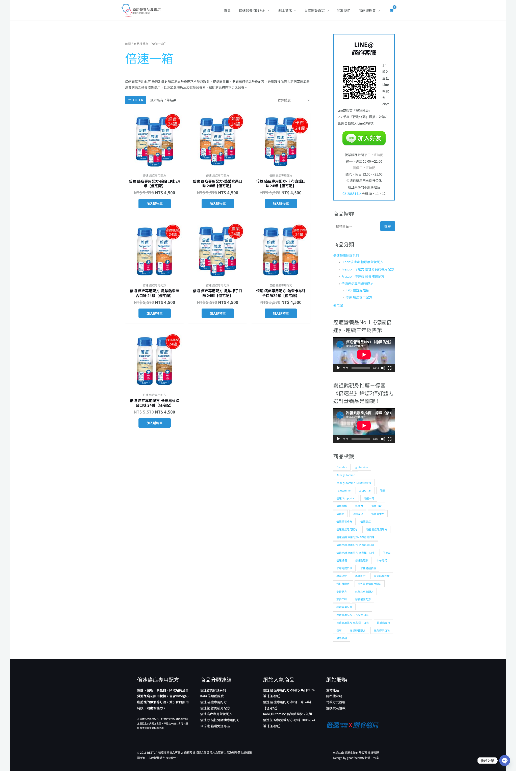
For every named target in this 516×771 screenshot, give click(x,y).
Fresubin (341, 467)
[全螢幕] (390, 368)
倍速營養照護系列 (346, 255)
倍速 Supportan (345, 498)
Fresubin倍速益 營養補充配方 (362, 276)
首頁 (128, 44)
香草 (339, 630)
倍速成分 (358, 514)
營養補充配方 (363, 599)
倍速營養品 (377, 514)
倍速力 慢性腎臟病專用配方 (220, 719)
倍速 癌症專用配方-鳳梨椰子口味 (355, 553)
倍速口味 (376, 506)
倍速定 (340, 514)
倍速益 (387, 553)
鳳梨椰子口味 (382, 630)
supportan (365, 490)
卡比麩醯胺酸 (368, 568)
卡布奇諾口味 (344, 568)
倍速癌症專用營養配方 (357, 283)
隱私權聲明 (334, 695)
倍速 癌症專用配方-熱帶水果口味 (355, 545)
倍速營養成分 (344, 521)
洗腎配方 (341, 591)
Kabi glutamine (345, 475)
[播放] (338, 368)
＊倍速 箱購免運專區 (215, 725)
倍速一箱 (369, 498)
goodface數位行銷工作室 (363, 758)
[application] (364, 354)
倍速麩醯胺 (361, 560)
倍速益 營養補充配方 (215, 708)
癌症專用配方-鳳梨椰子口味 (352, 622)
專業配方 (360, 576)
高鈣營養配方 (358, 630)
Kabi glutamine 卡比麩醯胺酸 (353, 483)
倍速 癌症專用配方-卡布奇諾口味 (355, 537)
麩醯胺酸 (341, 638)
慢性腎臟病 (343, 584)
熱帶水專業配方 (364, 591)
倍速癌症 (365, 521)
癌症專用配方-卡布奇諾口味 (352, 615)
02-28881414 (352, 193)
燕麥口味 (341, 599)
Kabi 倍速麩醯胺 (357, 290)
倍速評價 (341, 560)
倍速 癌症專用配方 (358, 297)
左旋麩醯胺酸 (382, 576)
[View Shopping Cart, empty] (391, 10)
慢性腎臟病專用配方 (369, 584)
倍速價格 (341, 506)
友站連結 (332, 690)
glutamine (361, 467)
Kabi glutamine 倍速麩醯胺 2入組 (287, 713)
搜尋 (387, 226)
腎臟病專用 (383, 622)
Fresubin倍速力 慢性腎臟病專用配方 (367, 269)
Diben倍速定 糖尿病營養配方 (362, 261)
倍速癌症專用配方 (346, 529)
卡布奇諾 (382, 560)
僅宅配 (338, 305)
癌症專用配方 (344, 607)
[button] (268, 10)
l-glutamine (343, 490)
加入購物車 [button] (155, 203)
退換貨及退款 (335, 708)
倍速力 (359, 506)
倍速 (382, 490)
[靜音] (383, 368)
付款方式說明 (335, 701)
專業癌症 (341, 576)
